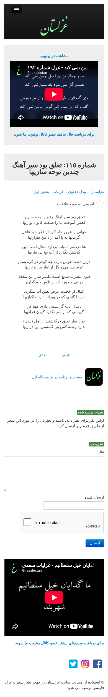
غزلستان (97, 191)
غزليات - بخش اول (49, 191)
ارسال (95, 543)
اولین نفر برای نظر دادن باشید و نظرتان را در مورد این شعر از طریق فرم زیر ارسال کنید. (55, 423)
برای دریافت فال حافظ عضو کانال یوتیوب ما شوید (54, 134)
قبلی (66, 354)
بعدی (42, 354)
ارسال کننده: (94, 497)
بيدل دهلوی (77, 191)
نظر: (100, 452)
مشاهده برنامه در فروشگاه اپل (57, 377)
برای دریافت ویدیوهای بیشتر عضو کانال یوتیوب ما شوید (59, 643)
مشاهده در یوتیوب (54, 55)
